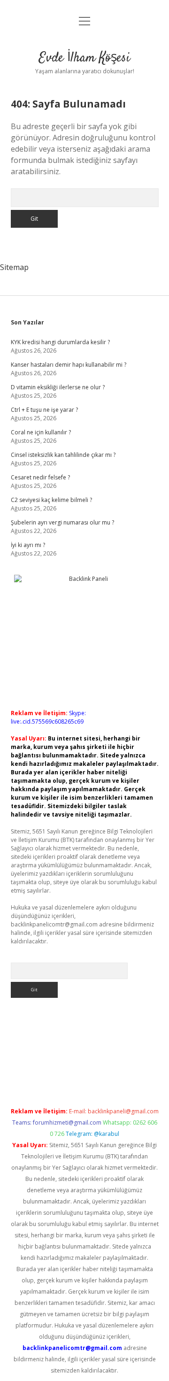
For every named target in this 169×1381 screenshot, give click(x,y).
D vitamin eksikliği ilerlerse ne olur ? (58, 387)
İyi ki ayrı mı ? (28, 545)
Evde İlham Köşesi (84, 58)
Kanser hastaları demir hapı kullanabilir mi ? (68, 365)
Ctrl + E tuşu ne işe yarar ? (44, 410)
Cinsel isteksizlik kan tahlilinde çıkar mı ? (63, 455)
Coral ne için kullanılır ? (41, 432)
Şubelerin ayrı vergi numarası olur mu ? (62, 522)
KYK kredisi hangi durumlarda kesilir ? (60, 342)
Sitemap (14, 267)
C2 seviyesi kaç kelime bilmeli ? (51, 500)
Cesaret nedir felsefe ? (40, 477)
